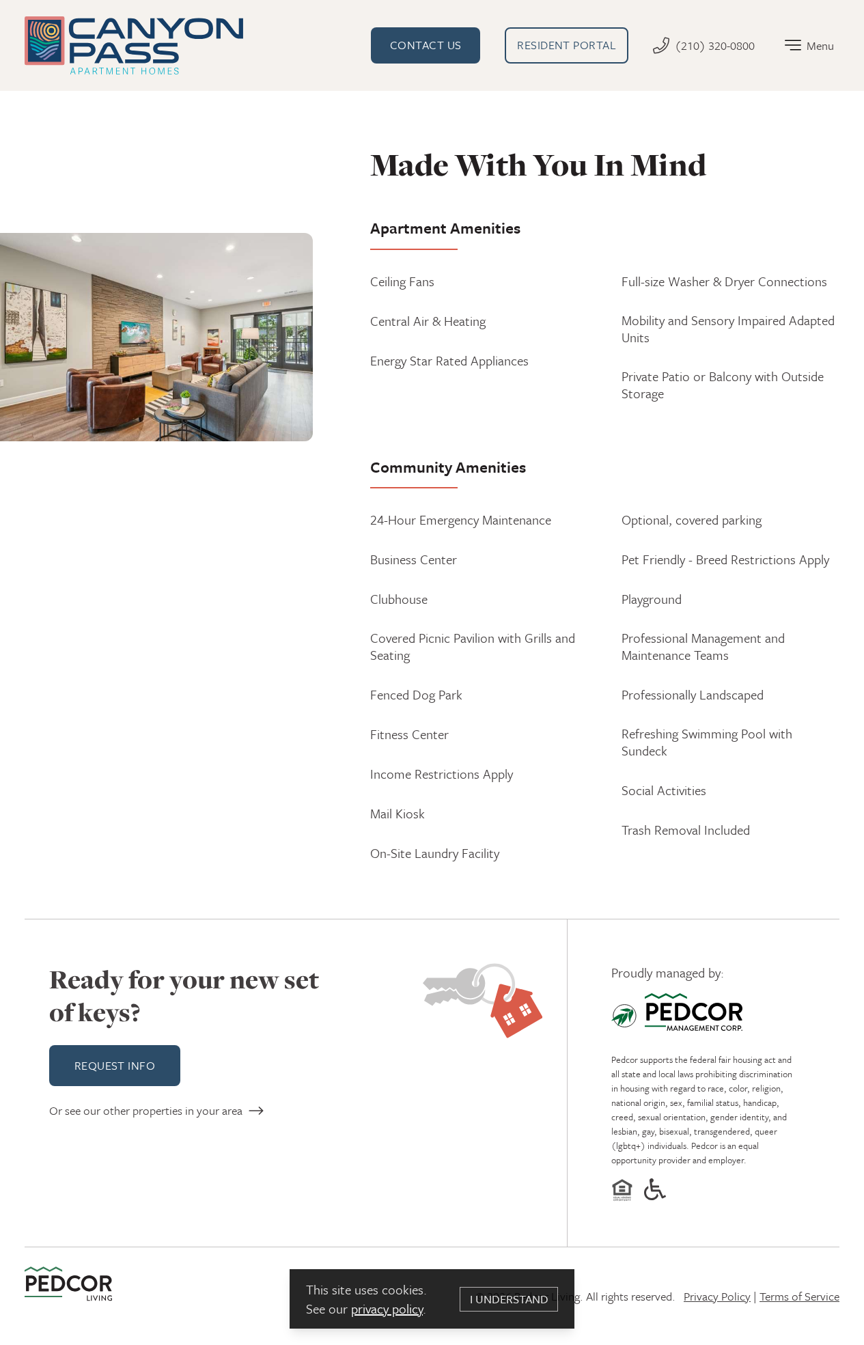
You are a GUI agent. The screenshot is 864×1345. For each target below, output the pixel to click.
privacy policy (387, 1308)
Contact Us (426, 44)
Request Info (114, 1065)
